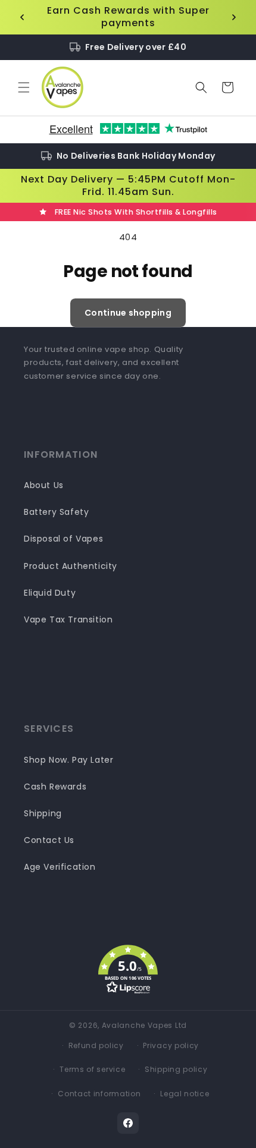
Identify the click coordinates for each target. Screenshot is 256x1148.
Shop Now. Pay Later (68, 760)
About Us (44, 485)
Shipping (43, 813)
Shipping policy (176, 1069)
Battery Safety (56, 512)
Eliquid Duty (50, 593)
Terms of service (92, 1069)
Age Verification (60, 867)
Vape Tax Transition (68, 619)
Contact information (99, 1094)
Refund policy (96, 1045)
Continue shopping (128, 313)
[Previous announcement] (22, 17)
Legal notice (184, 1094)
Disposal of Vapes (63, 539)
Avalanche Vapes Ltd (144, 1025)
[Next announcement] (234, 17)
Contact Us (49, 840)
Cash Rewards (55, 786)
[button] (24, 87)
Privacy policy (171, 1045)
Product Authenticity (70, 566)
